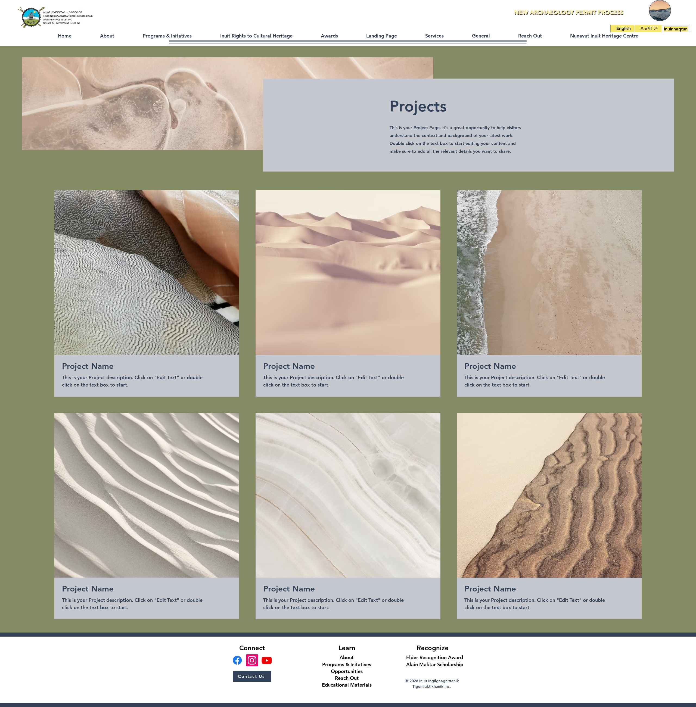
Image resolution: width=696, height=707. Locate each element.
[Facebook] (237, 660)
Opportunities (347, 671)
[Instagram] (252, 660)
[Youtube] (267, 660)
